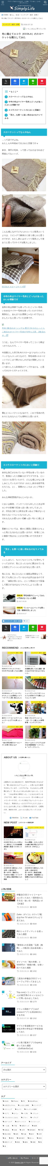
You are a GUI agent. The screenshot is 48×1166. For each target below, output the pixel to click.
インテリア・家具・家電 (29, 15)
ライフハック (35, 1122)
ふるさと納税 (24, 1105)
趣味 (26, 1142)
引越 (24, 1134)
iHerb (6, 1101)
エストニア (8, 1109)
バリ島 (25, 1113)
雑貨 (34, 1142)
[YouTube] (33, 818)
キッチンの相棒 (31, 1109)
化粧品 (7, 1130)
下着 (15, 1126)
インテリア (37, 1105)
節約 (40, 1138)
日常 (40, 1134)
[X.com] (24, 818)
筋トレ (31, 1138)
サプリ (7, 1113)
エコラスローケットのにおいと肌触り (23, 110)
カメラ (19, 1109)
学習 (41, 1130)
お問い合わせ (13, 1158)
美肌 (18, 1142)
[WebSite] (14, 818)
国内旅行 (32, 1130)
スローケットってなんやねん (19, 97)
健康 (35, 1126)
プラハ (25, 1117)
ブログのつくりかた (11, 1117)
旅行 (32, 1134)
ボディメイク (21, 1122)
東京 (12, 1138)
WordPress (34, 1101)
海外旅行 (22, 1138)
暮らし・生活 (14, 15)
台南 (15, 1130)
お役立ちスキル (10, 1105)
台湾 (23, 1130)
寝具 (27, 621)
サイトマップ (37, 1158)
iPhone (15, 1101)
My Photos (25, 1158)
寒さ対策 (8, 1134)
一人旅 (7, 1126)
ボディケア (8, 1122)
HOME (5, 15)
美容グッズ (8, 1142)
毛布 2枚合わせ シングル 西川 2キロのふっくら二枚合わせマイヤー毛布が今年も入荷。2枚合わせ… (24, 331)
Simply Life (19, 1162)
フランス (35, 1113)
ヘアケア (35, 1117)
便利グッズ (25, 1126)
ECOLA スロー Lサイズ (12, 287)
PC (24, 1101)
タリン (16, 1113)
